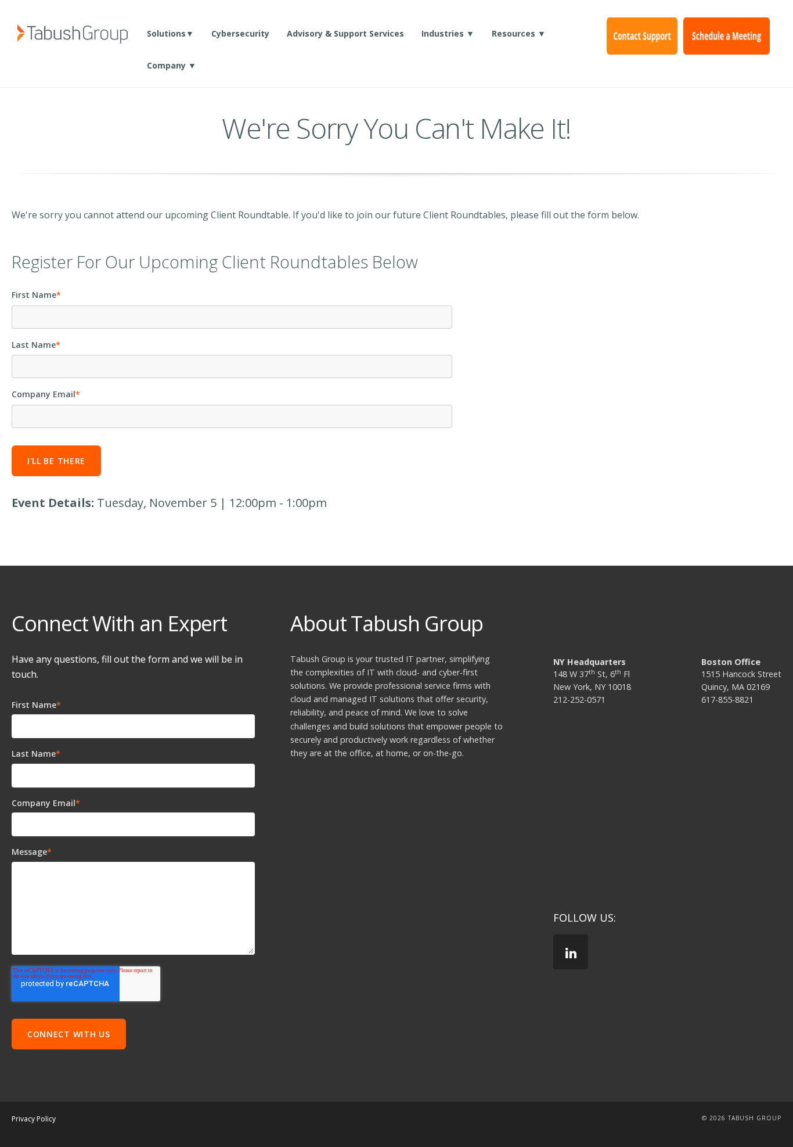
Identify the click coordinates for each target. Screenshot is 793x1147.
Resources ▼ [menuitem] (519, 33)
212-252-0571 (579, 699)
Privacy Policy (34, 1119)
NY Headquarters (589, 661)
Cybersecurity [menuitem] (240, 33)
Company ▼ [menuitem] (171, 65)
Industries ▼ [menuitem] (447, 33)
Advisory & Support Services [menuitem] (345, 33)
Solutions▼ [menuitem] (170, 33)
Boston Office (730, 661)
